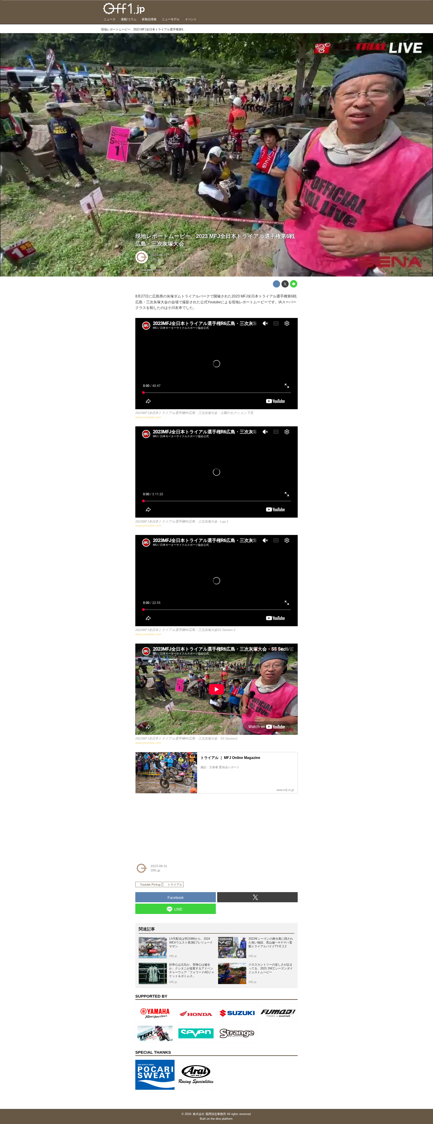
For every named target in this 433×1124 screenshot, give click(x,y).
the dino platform (222, 1118)
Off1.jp (155, 259)
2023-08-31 (159, 255)
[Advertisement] (169, 825)
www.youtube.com (420, 274)
